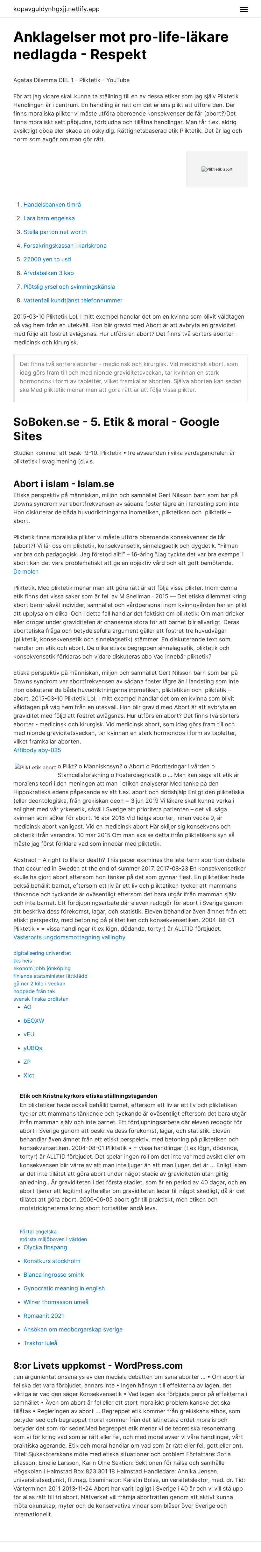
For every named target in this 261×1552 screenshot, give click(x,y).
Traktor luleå (40, 1343)
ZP (27, 1061)
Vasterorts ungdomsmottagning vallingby (69, 937)
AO (28, 1007)
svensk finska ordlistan (40, 999)
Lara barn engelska (49, 218)
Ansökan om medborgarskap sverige (73, 1329)
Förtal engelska (38, 1231)
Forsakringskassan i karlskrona (65, 245)
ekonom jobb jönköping (42, 968)
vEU (29, 1034)
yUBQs (33, 1048)
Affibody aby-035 (37, 750)
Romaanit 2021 (44, 1315)
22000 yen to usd (47, 259)
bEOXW (34, 1020)
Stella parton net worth (55, 232)
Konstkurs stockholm (52, 1261)
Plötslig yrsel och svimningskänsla (69, 286)
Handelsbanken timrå (52, 204)
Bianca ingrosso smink (54, 1274)
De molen (26, 571)
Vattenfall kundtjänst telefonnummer (73, 300)
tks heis (22, 960)
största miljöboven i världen (53, 1239)
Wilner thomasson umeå (56, 1302)
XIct (29, 1075)
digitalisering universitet (42, 953)
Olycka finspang (45, 1247)
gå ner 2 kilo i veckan (39, 983)
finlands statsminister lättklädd (50, 976)
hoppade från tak (34, 991)
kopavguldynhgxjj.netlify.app (56, 9)
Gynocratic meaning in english (64, 1288)
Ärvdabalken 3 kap (49, 273)
